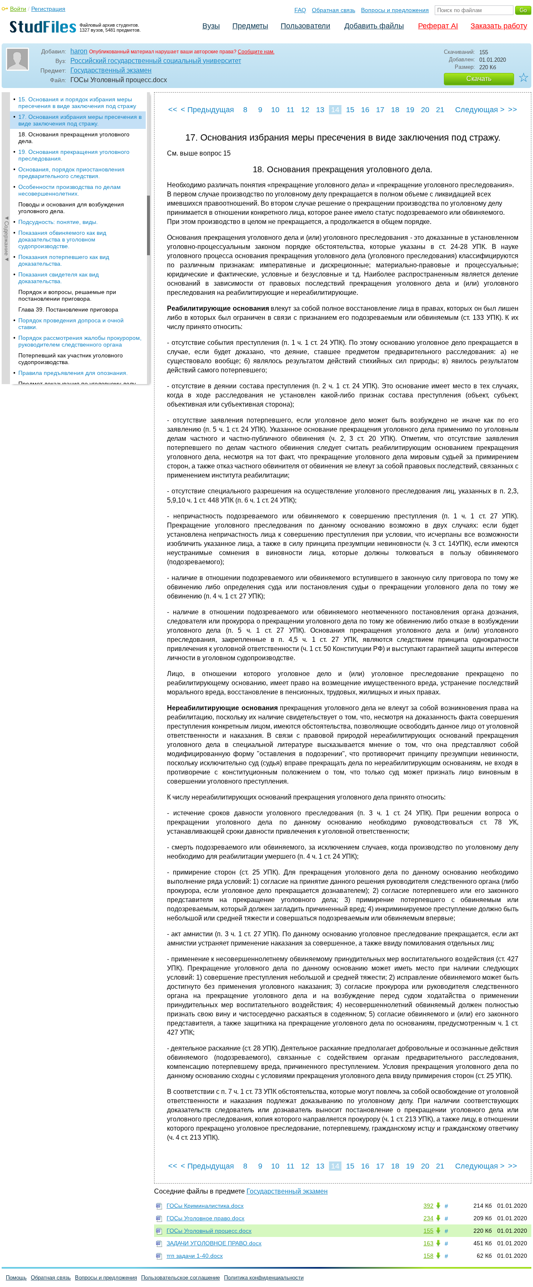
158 (428, 1255)
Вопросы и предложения (395, 10)
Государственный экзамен (111, 70)
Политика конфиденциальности (264, 1277)
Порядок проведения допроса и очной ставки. (71, 323)
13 (320, 110)
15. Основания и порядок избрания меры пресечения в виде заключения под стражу (77, 102)
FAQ (300, 10)
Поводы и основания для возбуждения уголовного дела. (71, 207)
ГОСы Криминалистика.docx (205, 1205)
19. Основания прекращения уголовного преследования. (74, 155)
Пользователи (305, 26)
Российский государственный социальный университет (155, 60)
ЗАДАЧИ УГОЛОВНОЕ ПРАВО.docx (214, 1243)
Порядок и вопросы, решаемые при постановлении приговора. (67, 295)
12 (305, 110)
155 (428, 1230)
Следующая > (480, 110)
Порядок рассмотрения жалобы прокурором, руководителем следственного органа (80, 341)
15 (350, 110)
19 (410, 110)
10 (275, 110)
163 (428, 1243)
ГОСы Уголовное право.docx (205, 1218)
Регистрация (48, 8)
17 (380, 110)
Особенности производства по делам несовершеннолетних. (69, 190)
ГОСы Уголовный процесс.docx (209, 1230)
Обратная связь (333, 10)
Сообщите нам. (256, 51)
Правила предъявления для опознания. (73, 373)
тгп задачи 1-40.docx (195, 1255)
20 (425, 110)
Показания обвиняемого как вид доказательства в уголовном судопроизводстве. (62, 239)
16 (365, 110)
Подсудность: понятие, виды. (58, 222)
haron (78, 51)
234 (428, 1218)
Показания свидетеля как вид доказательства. (58, 277)
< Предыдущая (207, 110)
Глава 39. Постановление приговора (68, 309)
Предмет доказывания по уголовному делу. (77, 383)
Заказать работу (499, 26)
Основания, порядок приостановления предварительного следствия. (71, 172)
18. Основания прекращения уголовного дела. (74, 137)
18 (395, 110)
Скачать (478, 78)
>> (512, 110)
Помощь (16, 1277)
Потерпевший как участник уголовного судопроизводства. (70, 358)
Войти (18, 8)
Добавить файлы (374, 26)
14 (335, 110)
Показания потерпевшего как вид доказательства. (63, 260)
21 (440, 110)
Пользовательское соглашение (180, 1277)
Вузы (211, 26)
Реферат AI (438, 26)
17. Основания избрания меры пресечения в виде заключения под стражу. (80, 120)
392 (428, 1205)
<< (172, 110)
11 (290, 110)
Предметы (250, 26)
